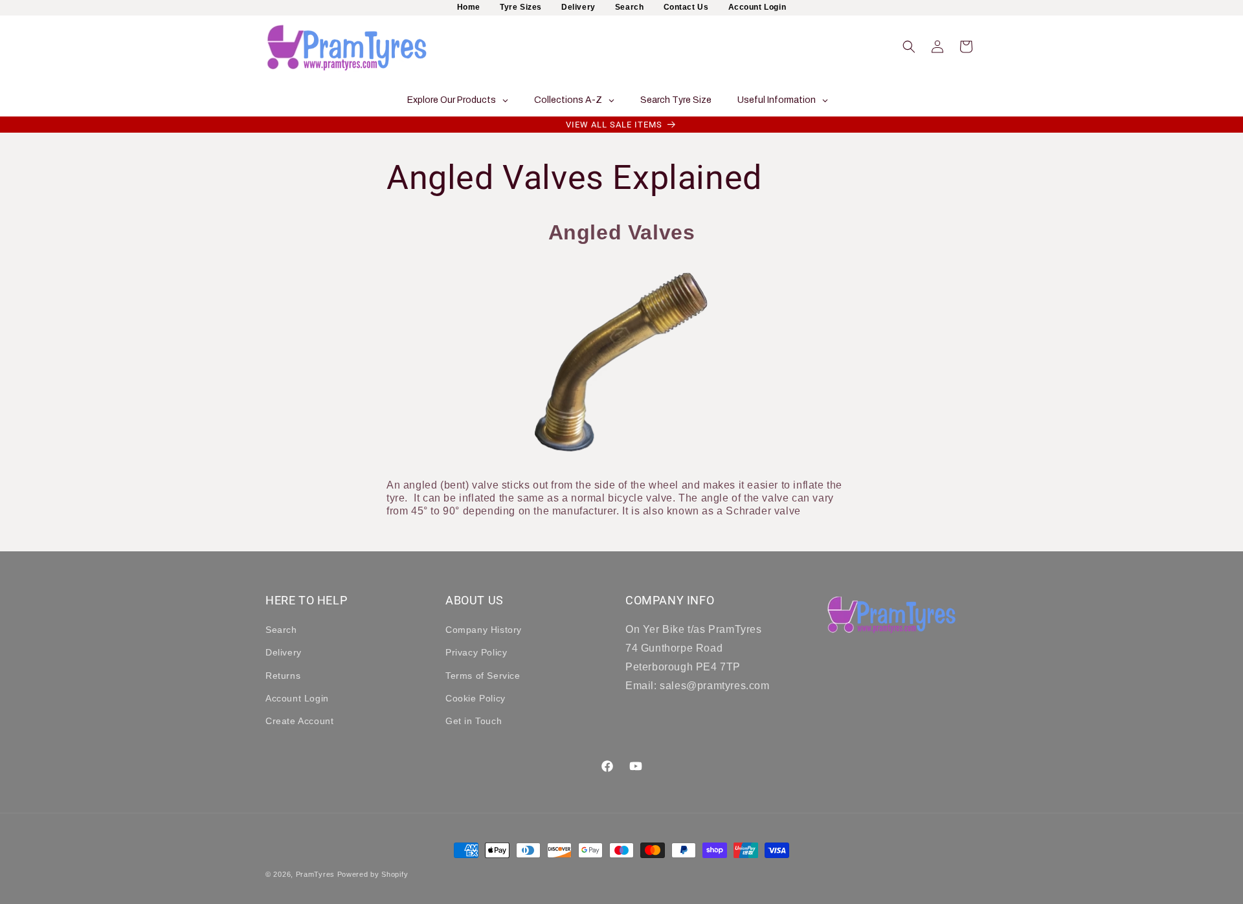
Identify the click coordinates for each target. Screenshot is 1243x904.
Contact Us (686, 7)
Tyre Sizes (521, 7)
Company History (483, 629)
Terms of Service (483, 675)
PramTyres (315, 874)
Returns (282, 675)
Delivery (578, 7)
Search (629, 7)
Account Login (757, 7)
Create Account (299, 721)
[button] (909, 46)
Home (468, 7)
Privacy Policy (476, 652)
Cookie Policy (475, 698)
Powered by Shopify (373, 874)
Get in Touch (473, 721)
